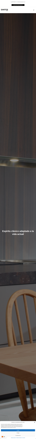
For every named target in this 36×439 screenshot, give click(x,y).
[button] (34, 422)
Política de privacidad (19, 437)
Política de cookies (13, 437)
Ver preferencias (18, 435)
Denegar (18, 432)
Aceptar (18, 430)
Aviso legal (23, 437)
